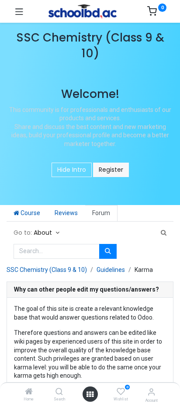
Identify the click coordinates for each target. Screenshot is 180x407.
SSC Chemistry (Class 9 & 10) (47, 269)
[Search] (59, 392)
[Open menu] (90, 394)
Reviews (66, 212)
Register (111, 169)
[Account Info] (151, 392)
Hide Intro (71, 169)
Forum (101, 212)
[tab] (90, 290)
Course (29, 212)
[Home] (29, 392)
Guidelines (111, 269)
